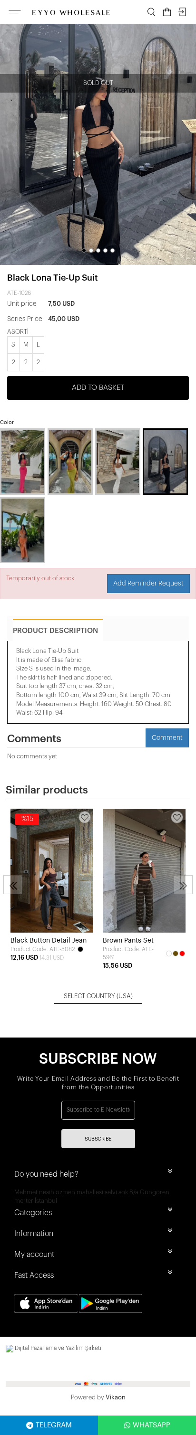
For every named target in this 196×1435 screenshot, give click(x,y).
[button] (84, 250)
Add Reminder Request (148, 583)
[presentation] (12, 884)
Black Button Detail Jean (48, 940)
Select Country (98, 996)
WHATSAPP (151, 1425)
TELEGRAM (54, 1425)
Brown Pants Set (128, 940)
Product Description (55, 630)
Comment (167, 738)
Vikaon (116, 1397)
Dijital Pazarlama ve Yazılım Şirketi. (58, 1348)
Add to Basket (98, 387)
